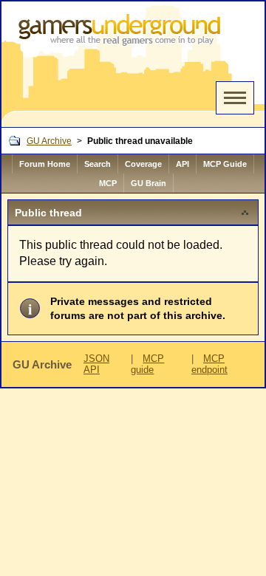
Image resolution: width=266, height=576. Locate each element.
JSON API (96, 364)
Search (97, 164)
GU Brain (148, 183)
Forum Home (44, 164)
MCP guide (147, 364)
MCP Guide (225, 164)
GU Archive (49, 141)
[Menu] (235, 97)
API (182, 164)
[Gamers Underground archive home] (122, 64)
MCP (108, 183)
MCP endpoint (209, 364)
